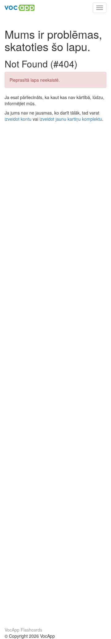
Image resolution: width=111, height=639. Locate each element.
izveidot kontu (18, 119)
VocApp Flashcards (23, 630)
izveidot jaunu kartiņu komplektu (70, 119)
